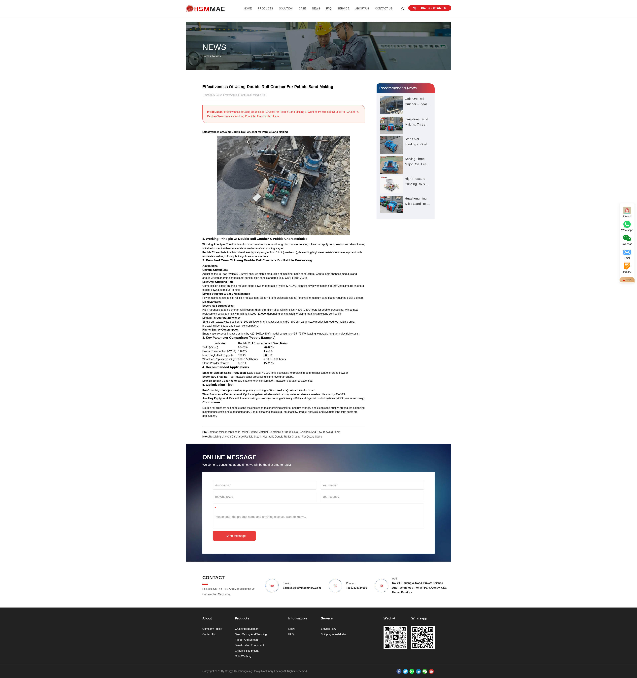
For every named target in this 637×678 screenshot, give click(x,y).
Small (249, 95)
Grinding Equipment (246, 650)
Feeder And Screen (246, 639)
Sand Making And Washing (251, 634)
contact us (383, 8)
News (215, 56)
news (316, 8)
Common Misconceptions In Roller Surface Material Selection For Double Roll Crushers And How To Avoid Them (274, 432)
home (248, 8)
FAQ (328, 8)
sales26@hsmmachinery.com (298, 587)
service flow (328, 628)
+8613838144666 (352, 587)
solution (286, 8)
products (265, 8)
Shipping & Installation (334, 634)
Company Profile (212, 628)
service (343, 8)
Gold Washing (243, 656)
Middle (257, 95)
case (302, 8)
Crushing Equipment (247, 628)
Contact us (208, 634)
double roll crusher (242, 244)
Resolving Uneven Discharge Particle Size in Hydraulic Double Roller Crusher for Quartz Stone (265, 436)
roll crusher (307, 390)
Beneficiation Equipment (249, 645)
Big (264, 95)
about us (362, 8)
